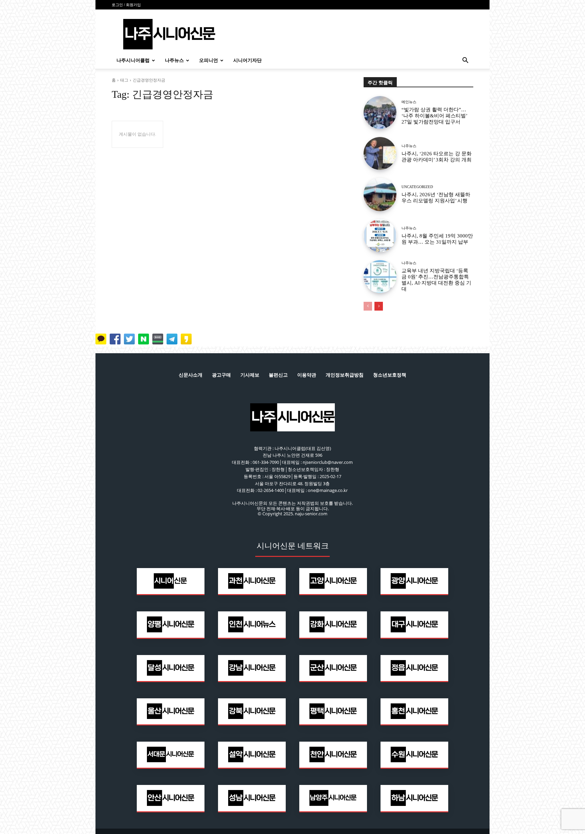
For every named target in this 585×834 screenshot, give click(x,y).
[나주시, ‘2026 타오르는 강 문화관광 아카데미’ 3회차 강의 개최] (380, 153)
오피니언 (208, 60)
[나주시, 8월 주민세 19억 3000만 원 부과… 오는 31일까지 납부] (380, 235)
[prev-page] (368, 306)
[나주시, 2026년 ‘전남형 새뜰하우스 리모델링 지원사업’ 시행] (380, 194)
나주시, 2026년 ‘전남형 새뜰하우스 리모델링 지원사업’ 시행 (436, 197)
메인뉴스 (409, 102)
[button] (465, 61)
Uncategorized (417, 187)
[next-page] (378, 306)
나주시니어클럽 (133, 60)
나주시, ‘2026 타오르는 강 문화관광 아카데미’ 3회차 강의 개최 (437, 156)
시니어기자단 (247, 60)
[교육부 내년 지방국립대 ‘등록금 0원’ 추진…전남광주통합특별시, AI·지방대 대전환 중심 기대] (380, 276)
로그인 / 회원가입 (126, 5)
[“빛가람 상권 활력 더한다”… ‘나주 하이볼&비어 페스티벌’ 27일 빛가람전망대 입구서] (380, 112)
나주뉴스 (174, 60)
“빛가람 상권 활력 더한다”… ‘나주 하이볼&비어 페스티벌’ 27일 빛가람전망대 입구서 (435, 116)
